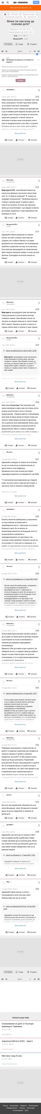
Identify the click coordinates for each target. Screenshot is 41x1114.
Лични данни (33, 1105)
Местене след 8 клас (12, 1056)
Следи (20, 44)
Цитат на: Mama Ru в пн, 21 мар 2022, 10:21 (21, 693)
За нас (5, 1105)
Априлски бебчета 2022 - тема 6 (17, 1041)
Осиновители (6, 1034)
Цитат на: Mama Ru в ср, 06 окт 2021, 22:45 (21, 351)
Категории (31, 1108)
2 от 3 (20, 51)
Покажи (20, 80)
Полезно (22, 140)
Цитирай (34, 140)
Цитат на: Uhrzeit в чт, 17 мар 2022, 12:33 (20, 855)
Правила (23, 1105)
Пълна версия (18, 1110)
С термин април (7, 1049)
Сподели (33, 44)
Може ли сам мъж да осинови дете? (20, 23)
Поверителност (12, 1108)
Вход (36, 2)
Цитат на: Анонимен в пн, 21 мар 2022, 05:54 (21, 579)
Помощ (22, 1108)
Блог (26, 1110)
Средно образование (9, 1064)
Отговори (8, 44)
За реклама (14, 1105)
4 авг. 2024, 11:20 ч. (26, 32)
